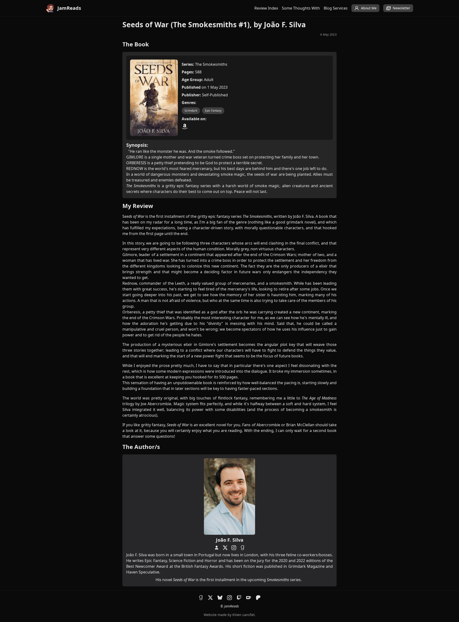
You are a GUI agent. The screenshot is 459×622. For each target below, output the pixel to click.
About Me (369, 8)
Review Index (266, 8)
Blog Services (336, 8)
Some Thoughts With (301, 8)
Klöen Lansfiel (243, 614)
